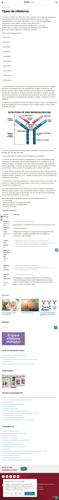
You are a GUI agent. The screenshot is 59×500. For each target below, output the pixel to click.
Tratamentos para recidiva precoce (13, 444)
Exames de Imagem (9, 406)
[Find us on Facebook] (3, 476)
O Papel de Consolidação (10, 438)
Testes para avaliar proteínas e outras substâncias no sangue (20, 413)
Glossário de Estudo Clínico (11, 458)
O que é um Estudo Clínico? (11, 431)
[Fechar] (35, 480)
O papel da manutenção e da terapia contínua (16, 440)
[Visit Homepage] (29, 2)
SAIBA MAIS (23, 468)
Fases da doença (8, 402)
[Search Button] (56, 2)
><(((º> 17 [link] (54, 496)
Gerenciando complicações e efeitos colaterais (16, 453)
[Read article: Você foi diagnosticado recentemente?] (11, 305)
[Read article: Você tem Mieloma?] (30, 305)
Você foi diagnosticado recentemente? (9, 313)
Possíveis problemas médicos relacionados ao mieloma (19, 364)
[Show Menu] (2, 2)
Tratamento (6, 449)
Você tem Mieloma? (27, 312)
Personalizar (10, 493)
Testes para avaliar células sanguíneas (14, 417)
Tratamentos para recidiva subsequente (14, 446)
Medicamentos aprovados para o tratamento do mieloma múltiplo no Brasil (25, 451)
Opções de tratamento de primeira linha (14, 433)
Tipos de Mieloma (8, 361)
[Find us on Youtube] (18, 476)
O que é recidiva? (8, 442)
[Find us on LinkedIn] (14, 476)
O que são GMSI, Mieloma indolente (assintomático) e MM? (48, 314)
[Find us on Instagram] (7, 476)
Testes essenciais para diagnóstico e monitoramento (18, 420)
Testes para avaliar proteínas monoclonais (15, 411)
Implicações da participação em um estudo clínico (17, 460)
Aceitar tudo (30, 493)
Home (3, 7)
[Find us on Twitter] (10, 476)
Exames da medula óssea (10, 408)
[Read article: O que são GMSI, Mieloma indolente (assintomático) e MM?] (49, 305)
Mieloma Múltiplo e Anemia (11, 455)
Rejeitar (20, 493)
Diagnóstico (8, 7)
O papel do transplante (10, 435)
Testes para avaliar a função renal (12, 415)
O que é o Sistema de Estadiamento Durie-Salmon (17, 400)
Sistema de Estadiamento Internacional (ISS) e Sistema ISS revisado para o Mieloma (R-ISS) (29, 397)
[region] (20, 488)
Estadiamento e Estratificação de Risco (14, 404)
